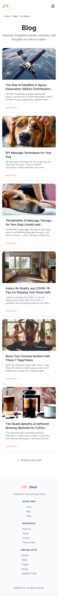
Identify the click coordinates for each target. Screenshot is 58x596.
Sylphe (26, 533)
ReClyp (25, 569)
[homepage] (7, 6)
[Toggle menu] (53, 6)
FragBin (25, 564)
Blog (15, 16)
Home (7, 16)
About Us (27, 529)
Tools (28, 516)
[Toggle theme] (47, 6)
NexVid (25, 555)
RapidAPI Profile (29, 573)
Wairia (24, 560)
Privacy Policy (29, 542)
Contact (26, 538)
